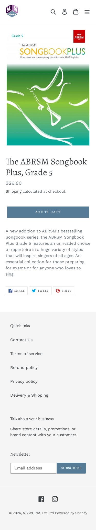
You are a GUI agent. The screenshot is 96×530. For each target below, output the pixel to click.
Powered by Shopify (71, 513)
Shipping (14, 191)
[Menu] (87, 11)
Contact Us (21, 339)
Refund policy (24, 367)
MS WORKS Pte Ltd (38, 513)
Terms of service (26, 353)
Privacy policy (23, 381)
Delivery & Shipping (29, 395)
